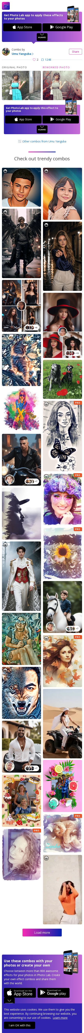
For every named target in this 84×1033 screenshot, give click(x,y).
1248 (48, 59)
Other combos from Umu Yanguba (43, 141)
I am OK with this (19, 1025)
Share (75, 51)
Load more (42, 932)
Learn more (60, 1018)
